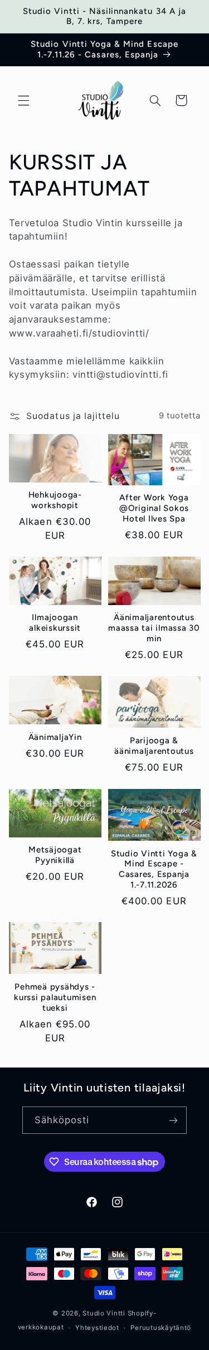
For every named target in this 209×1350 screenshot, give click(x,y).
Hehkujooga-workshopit (55, 500)
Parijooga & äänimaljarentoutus (154, 745)
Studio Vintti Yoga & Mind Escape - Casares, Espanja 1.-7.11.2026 (154, 869)
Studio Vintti (103, 1313)
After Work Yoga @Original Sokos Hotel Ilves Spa (154, 508)
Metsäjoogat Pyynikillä (54, 855)
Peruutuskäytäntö (160, 1328)
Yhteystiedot (97, 1328)
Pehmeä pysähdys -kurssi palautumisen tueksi (55, 997)
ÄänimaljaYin (55, 737)
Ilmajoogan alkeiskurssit (55, 622)
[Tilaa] (173, 1120)
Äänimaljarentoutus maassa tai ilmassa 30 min (154, 628)
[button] (23, 100)
